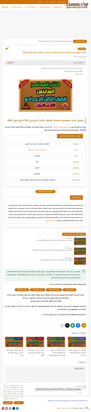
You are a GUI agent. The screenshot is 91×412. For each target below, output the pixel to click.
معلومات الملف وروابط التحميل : (73, 71)
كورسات (5, 7)
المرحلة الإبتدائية (44, 7)
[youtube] (6, 408)
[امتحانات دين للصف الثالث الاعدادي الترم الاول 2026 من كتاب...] (80, 241)
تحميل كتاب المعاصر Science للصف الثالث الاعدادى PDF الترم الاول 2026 (62, 68)
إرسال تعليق (79, 368)
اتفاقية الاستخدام (72, 400)
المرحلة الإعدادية (30, 7)
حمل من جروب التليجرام (45, 191)
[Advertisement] (45, 25)
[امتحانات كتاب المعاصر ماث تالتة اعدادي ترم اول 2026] (80, 261)
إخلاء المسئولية (52, 400)
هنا (43, 315)
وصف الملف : (79, 74)
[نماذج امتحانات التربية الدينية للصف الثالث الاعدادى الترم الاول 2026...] (80, 251)
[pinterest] (3, 408)
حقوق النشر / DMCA (62, 400)
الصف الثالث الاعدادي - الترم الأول (37, 150)
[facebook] (17, 408)
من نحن (46, 2)
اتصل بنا (40, 2)
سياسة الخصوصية (83, 400)
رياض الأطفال (58, 7)
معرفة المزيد (8, 402)
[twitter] (13, 408)
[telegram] (10, 408)
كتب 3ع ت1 (82, 48)
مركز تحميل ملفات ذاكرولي (62, 127)
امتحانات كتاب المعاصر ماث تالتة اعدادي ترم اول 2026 (57, 260)
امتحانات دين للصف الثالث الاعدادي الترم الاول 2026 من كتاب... (54, 240)
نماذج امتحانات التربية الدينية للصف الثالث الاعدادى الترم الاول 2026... (52, 250)
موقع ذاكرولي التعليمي (51, 220)
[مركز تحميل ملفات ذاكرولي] (77, 5)
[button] (78, 325)
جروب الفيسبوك (38, 289)
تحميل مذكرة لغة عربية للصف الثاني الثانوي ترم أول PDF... (54, 41)
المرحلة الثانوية (17, 7)
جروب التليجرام (21, 289)
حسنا (19, 402)
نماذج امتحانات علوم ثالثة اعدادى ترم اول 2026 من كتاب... (14, 353)
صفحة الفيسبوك (54, 289)
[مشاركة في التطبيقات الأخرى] (62, 325)
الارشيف (53, 2)
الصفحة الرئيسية (61, 2)
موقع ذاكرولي (69, 289)
